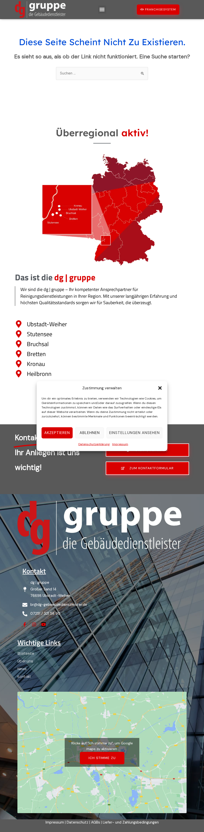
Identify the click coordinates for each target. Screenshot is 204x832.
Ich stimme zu (102, 758)
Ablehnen (90, 432)
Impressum (120, 444)
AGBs (95, 822)
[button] (159, 387)
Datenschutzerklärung (94, 444)
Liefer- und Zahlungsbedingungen (131, 822)
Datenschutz (77, 822)
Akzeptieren (57, 432)
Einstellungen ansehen (134, 432)
